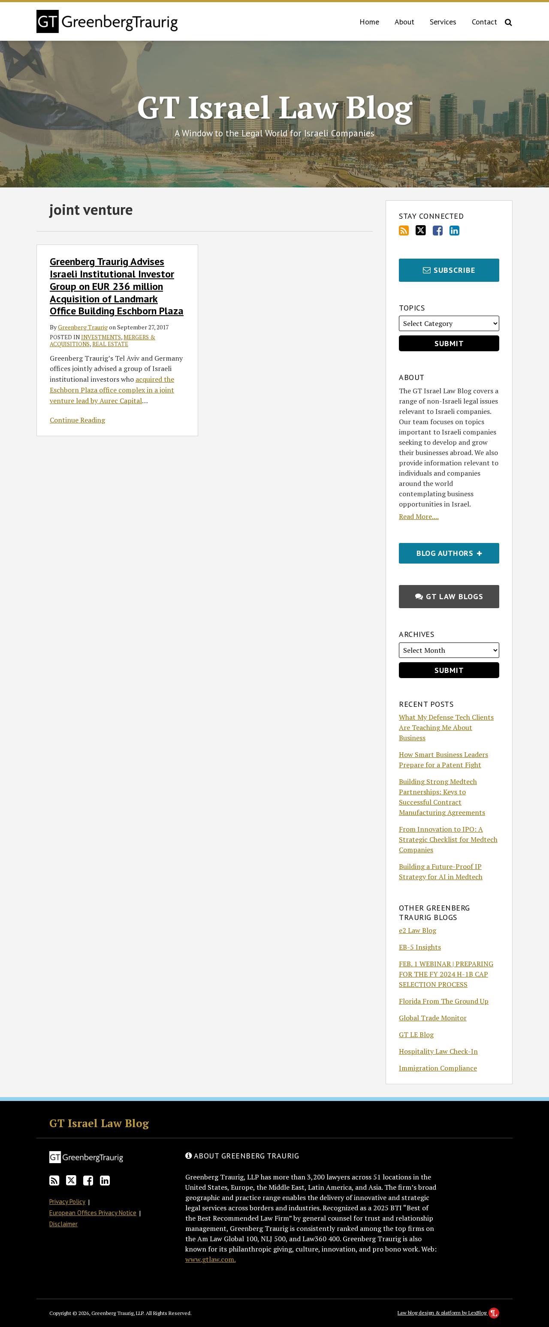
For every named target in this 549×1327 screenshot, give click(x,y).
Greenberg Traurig (83, 327)
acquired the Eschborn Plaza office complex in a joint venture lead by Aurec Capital (112, 389)
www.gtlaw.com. (210, 1259)
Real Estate (110, 344)
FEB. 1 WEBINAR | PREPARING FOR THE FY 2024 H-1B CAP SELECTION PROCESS (446, 974)
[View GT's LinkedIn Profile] (454, 230)
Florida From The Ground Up (444, 1001)
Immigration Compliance (438, 1068)
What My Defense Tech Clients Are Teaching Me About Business (446, 727)
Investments (101, 337)
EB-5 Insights (420, 947)
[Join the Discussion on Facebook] (438, 230)
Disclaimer (63, 1224)
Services (443, 22)
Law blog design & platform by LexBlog (443, 1312)
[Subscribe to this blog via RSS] (404, 230)
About (404, 22)
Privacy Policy (67, 1201)
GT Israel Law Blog (274, 106)
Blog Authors (437, 550)
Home (369, 22)
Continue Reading (77, 420)
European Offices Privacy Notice (92, 1213)
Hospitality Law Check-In (438, 1051)
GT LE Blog (416, 1034)
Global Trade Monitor (433, 1017)
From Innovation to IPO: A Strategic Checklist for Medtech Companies (448, 839)
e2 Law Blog (417, 930)
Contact (484, 22)
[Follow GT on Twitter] (421, 230)
